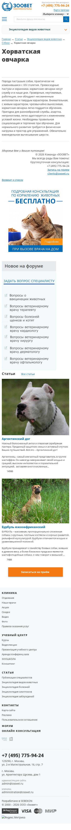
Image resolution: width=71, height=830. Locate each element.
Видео (5, 616)
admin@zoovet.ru (12, 783)
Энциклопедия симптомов (17, 691)
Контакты (10, 705)
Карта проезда (61, 9)
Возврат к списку (12, 180)
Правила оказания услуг (15, 626)
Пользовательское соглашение (19, 719)
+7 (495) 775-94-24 (55, 5)
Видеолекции (9, 644)
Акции (5, 607)
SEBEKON (26, 801)
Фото (5, 621)
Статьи (8, 672)
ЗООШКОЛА (9, 659)
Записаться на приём (35, 572)
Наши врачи (9, 602)
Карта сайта (8, 710)
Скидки (6, 612)
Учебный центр (14, 635)
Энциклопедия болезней (16, 687)
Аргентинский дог (16, 439)
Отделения (8, 598)
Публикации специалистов (17, 677)
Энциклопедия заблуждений (18, 696)
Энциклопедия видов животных (29, 29)
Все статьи (28, 374)
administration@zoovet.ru (17, 792)
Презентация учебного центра (19, 649)
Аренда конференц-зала (15, 654)
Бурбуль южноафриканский (23, 527)
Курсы (5, 640)
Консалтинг (8, 663)
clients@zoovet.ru (58, 173)
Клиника (9, 593)
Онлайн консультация (21, 731)
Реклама (6, 715)
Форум (7, 726)
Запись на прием (58, 169)
